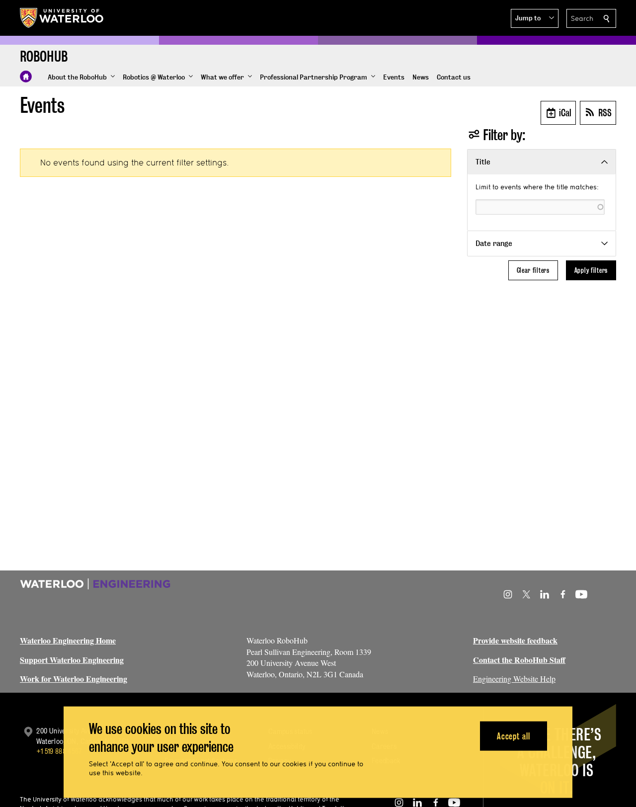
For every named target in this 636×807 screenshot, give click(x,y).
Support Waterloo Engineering (72, 659)
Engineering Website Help (514, 678)
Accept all (513, 735)
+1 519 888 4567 (59, 751)
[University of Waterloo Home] (62, 18)
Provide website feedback (515, 640)
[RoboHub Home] (26, 76)
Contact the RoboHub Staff (519, 659)
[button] (534, 18)
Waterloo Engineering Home (68, 640)
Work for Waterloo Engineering (73, 678)
